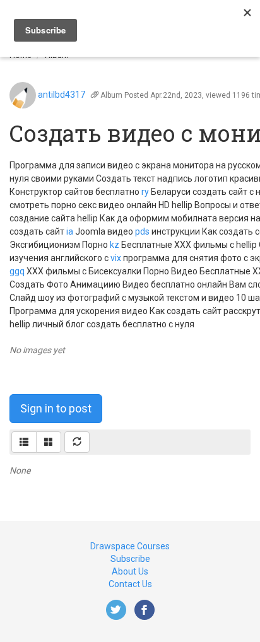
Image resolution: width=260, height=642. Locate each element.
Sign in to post (56, 408)
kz (114, 245)
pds (142, 231)
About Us (130, 571)
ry (145, 192)
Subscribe (130, 559)
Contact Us (130, 584)
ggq (17, 271)
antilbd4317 (61, 95)
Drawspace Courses (130, 546)
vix (115, 258)
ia (69, 231)
